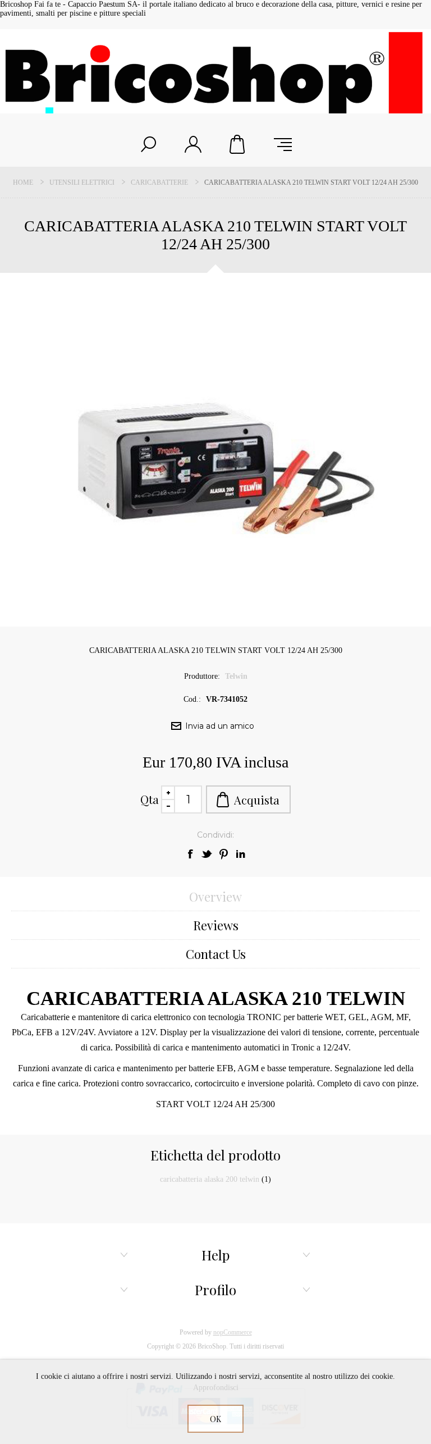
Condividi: (215, 835)
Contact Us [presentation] (216, 953)
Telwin (236, 676)
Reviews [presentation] (216, 925)
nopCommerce (232, 1332)
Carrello (238, 144)
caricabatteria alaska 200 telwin (209, 1179)
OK (215, 1419)
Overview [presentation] (215, 896)
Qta (149, 799)
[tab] (215, 897)
